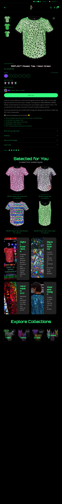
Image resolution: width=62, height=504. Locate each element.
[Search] (50, 7)
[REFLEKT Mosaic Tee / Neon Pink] (12, 83)
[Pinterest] (14, 150)
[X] (12, 150)
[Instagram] (36, 1)
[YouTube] (38, 1)
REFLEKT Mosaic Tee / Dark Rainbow (17, 231)
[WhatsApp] (16, 150)
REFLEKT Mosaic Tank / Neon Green (45, 231)
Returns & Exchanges (10, 140)
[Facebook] (34, 1)
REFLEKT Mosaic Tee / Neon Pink (17, 196)
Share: (6, 150)
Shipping (7, 135)
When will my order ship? (12, 131)
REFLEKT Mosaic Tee (45, 196)
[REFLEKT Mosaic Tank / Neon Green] (45, 213)
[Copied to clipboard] (18, 150)
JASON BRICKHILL (17, 194)
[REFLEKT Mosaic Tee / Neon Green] (15, 83)
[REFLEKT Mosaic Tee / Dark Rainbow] (9, 83)
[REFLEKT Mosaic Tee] (5, 83)
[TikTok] (40, 1)
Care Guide (7, 145)
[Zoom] (54, 18)
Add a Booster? (8, 87)
